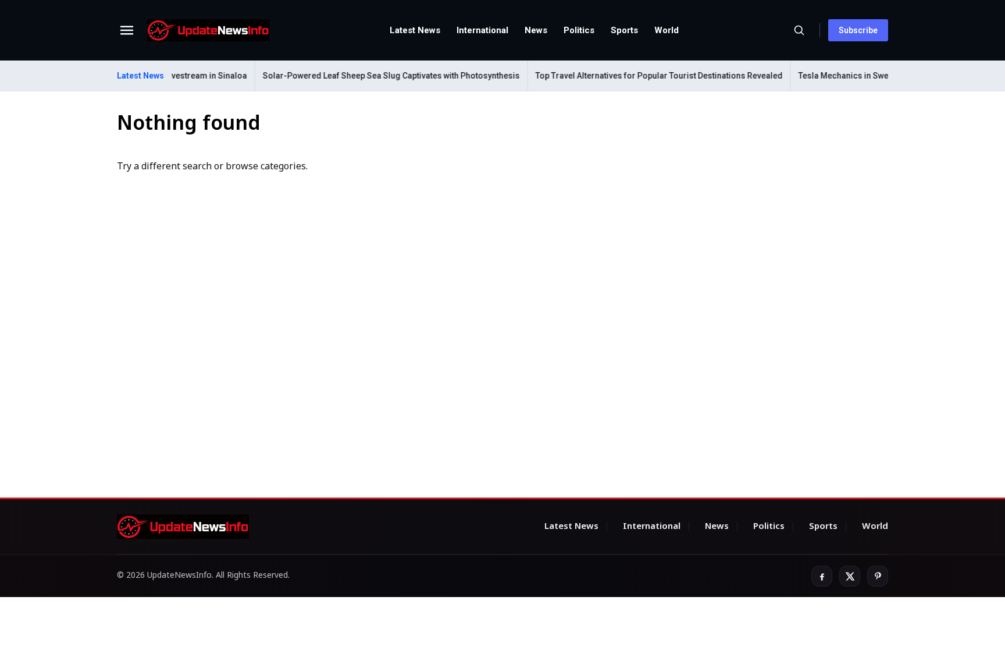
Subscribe (858, 30)
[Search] (799, 30)
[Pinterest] (877, 576)
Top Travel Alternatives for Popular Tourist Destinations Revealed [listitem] (645, 75)
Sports (624, 30)
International (482, 30)
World (666, 30)
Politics (579, 30)
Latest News (415, 30)
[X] (849, 576)
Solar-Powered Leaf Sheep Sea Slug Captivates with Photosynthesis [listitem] (377, 75)
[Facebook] (821, 576)
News (536, 30)
